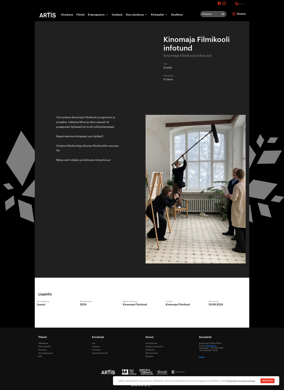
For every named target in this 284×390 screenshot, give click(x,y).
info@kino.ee (210, 346)
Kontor (202, 357)
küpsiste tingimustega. (241, 380)
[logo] (47, 14)
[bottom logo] (142, 386)
